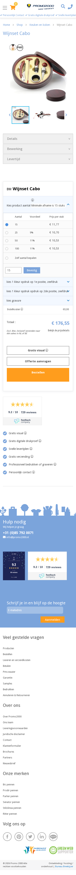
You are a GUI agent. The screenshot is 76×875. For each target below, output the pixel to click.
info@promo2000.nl (17, 537)
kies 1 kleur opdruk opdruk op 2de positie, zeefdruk (38, 291)
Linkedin (41, 836)
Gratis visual (36, 350)
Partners (7, 757)
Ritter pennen (10, 813)
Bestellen (7, 654)
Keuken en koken (39, 24)
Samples (7, 683)
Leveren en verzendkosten (16, 660)
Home (6, 24)
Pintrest (18, 836)
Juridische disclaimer (14, 734)
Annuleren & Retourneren (16, 695)
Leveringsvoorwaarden (15, 728)
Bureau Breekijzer (64, 866)
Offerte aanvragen (38, 361)
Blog (53, 836)
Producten (8, 648)
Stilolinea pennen (12, 808)
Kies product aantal (36, 205)
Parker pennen (10, 796)
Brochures (8, 751)
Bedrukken (8, 689)
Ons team (8, 722)
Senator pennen (11, 802)
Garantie (7, 677)
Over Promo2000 (12, 716)
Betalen (7, 666)
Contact (7, 740)
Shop (20, 24)
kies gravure (14, 300)
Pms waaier (9, 672)
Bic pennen (8, 784)
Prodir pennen (10, 790)
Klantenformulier (12, 746)
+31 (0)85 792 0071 (18, 533)
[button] (10, 115)
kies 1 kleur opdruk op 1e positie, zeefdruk (32, 281)
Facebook (7, 836)
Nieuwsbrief (9, 763)
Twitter (30, 836)
